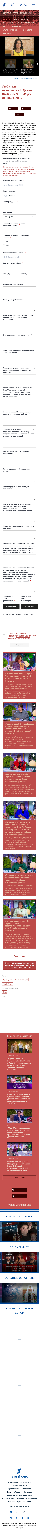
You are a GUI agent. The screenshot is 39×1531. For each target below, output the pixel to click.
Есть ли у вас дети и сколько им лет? (17, 335)
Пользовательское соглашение (19, 1495)
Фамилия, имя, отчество (13, 180)
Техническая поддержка (27, 1498)
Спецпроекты (25, 1482)
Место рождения (10, 202)
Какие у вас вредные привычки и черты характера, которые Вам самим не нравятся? (19, 370)
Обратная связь (8, 1498)
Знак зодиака (8, 212)
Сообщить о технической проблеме (25, 78)
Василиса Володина (21, 980)
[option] (10, 65)
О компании (13, 1482)
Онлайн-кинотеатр (19, 1485)
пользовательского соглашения (19, 638)
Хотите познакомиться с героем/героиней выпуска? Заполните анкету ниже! (18, 161)
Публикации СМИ (24, 1502)
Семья (5, 992)
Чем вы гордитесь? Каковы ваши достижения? (16, 452)
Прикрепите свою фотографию (8, 598)
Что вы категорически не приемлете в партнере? (18, 527)
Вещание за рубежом (21, 1512)
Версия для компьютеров (19, 1506)
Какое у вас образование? (13, 284)
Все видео (28, 1492)
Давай (15, 12)
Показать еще (19, 956)
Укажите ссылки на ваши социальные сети (18, 615)
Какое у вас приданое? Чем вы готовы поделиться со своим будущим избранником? (18, 317)
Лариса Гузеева (8, 980)
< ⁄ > (17, 114)
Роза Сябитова (7, 984)
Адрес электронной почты (13, 252)
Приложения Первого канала (19, 1489)
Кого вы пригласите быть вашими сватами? (16, 470)
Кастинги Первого (14, 1492)
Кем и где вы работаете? (13, 300)
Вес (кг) (24, 274)
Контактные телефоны (12, 263)
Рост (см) (6, 274)
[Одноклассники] (26, 108)
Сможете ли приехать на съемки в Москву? (16, 236)
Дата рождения (9, 191)
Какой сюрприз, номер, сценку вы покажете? (16, 487)
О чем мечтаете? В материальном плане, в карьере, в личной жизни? (17, 413)
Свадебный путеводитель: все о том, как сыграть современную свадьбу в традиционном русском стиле (19, 965)
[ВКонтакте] (13, 108)
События (11, 1502)
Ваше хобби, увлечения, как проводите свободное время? (18, 351)
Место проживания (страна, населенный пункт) (14, 224)
